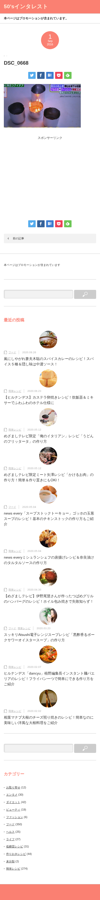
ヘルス (10, 831)
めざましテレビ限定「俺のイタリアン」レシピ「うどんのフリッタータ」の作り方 (49, 438)
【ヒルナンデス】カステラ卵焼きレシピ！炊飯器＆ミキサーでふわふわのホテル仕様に (49, 400)
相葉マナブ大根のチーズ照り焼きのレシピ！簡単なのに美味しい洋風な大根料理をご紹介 (49, 720)
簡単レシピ (14, 391)
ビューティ (13, 809)
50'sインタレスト (26, 6)
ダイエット (13, 802)
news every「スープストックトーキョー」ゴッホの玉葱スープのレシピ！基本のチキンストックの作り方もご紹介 (49, 518)
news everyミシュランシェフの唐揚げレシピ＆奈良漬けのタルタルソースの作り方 (49, 560)
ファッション (14, 817)
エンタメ (11, 794)
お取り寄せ (13, 787)
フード (12, 352)
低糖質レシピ (14, 846)
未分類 (10, 861)
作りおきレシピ (16, 853)
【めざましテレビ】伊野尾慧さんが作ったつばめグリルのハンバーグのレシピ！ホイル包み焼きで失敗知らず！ (49, 598)
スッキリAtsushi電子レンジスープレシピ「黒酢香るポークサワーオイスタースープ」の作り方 (49, 637)
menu (89, 6)
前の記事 (18, 238)
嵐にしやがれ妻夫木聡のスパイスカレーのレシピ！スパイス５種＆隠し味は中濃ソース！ (49, 361)
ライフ (10, 839)
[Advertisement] (50, 176)
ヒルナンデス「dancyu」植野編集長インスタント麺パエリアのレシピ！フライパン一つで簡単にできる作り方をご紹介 (49, 678)
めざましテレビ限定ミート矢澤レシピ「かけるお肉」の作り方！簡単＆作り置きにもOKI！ (49, 477)
